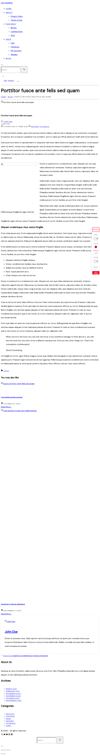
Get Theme (9, 80)
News (8, 719)
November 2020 (13, 696)
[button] (3, 75)
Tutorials (44, 127)
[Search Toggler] (2, 746)
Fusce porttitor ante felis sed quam (12, 397)
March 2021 (11, 689)
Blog (10, 97)
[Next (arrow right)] (4, 753)
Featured (10, 716)
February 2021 (13, 691)
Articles (10, 714)
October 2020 (13, 698)
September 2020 (13, 701)
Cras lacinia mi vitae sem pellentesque (13, 604)
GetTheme (96, 272)
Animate (96, 250)
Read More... (6, 407)
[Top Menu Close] (2, 64)
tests (6, 371)
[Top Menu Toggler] (18, 81)
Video (8, 726)
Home (3, 97)
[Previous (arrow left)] (2, 753)
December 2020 (13, 694)
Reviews (35, 127)
